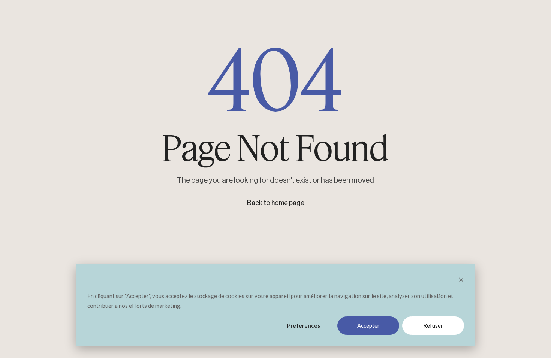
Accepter (368, 325)
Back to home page (275, 203)
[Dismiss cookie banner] (461, 280)
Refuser (433, 325)
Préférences (303, 325)
